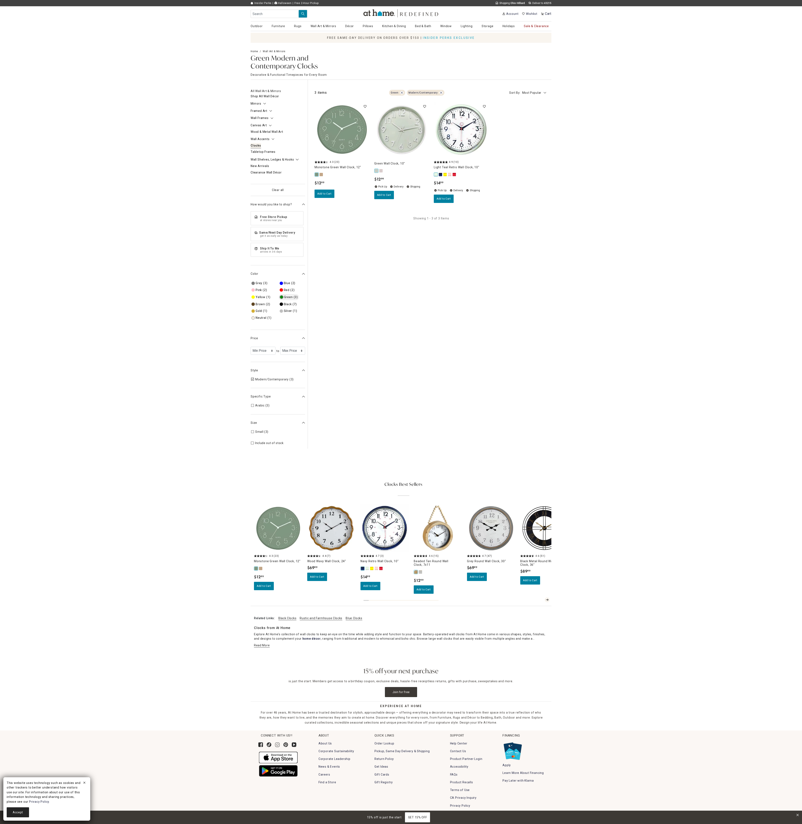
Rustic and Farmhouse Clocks (321, 618)
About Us (325, 743)
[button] (401, 13)
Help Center (458, 743)
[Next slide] (547, 599)
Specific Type (261, 396)
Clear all (278, 190)
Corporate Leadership (334, 759)
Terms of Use (460, 790)
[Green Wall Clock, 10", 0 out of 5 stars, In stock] (401, 129)
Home (254, 51)
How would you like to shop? (271, 204)
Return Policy (384, 759)
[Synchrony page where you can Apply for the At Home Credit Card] (512, 750)
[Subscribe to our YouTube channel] (294, 744)
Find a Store (327, 782)
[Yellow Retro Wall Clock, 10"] (445, 174)
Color (254, 273)
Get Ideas (381, 766)
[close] (84, 783)
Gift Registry (383, 782)
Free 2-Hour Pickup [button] (306, 3)
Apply (507, 765)
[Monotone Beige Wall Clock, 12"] (321, 174)
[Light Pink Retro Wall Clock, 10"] (450, 174)
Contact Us (458, 751)
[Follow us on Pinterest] (286, 744)
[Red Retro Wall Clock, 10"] (454, 174)
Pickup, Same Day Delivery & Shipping (402, 751)
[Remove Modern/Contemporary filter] (441, 92)
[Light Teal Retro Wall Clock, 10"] (436, 174)
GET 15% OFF (417, 817)
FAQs (454, 774)
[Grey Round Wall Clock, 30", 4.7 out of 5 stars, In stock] (491, 528)
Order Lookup (384, 743)
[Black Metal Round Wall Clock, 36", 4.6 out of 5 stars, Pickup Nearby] (544, 528)
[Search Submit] (303, 14)
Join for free (401, 692)
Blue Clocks (354, 618)
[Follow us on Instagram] (277, 744)
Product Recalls (461, 782)
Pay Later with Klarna (518, 780)
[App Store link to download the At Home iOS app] (278, 757)
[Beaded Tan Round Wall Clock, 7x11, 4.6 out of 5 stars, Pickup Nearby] (438, 528)
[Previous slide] (540, 599)
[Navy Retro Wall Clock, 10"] (440, 174)
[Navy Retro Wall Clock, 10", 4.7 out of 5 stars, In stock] (384, 528)
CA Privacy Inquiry (463, 797)
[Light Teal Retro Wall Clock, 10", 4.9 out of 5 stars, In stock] (461, 129)
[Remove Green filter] (402, 92)
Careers (324, 774)
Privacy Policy (460, 805)
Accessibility (459, 766)
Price (254, 338)
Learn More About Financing (523, 773)
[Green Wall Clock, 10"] (376, 171)
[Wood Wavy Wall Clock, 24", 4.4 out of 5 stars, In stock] (331, 528)
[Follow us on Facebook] (260, 744)
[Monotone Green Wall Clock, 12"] (317, 174)
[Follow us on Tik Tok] (269, 744)
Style (254, 370)
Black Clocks (287, 618)
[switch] (365, 106)
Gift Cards (381, 774)
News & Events (329, 766)
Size (254, 422)
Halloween (284, 3)
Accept (18, 812)
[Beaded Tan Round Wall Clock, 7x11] (416, 572)
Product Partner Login (466, 759)
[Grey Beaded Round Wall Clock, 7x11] (420, 572)
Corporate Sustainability (336, 751)
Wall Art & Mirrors (274, 51)
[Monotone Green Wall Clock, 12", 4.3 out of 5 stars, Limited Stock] (342, 129)
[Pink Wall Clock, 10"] (381, 171)
